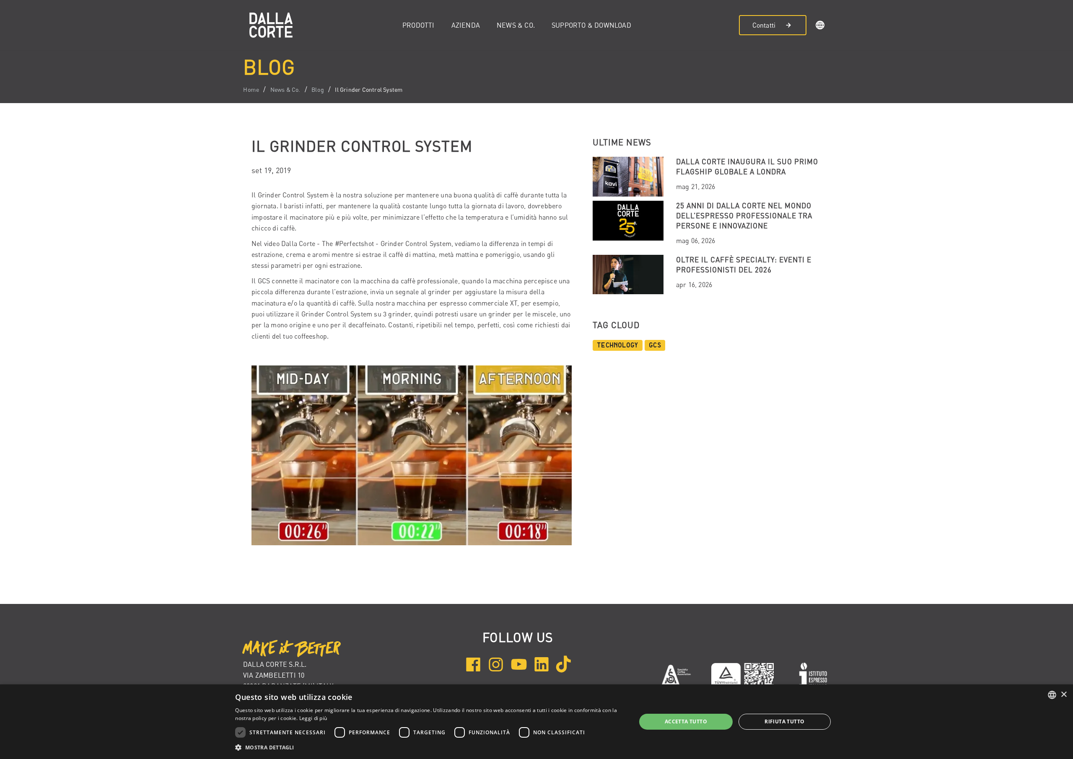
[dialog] (536, 721)
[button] (820, 26)
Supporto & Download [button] (591, 25)
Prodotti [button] (418, 25)
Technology (617, 345)
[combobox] (1052, 695)
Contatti (764, 25)
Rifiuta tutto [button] (784, 721)
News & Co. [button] (516, 25)
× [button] (1063, 695)
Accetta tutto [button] (686, 721)
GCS (655, 345)
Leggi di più (313, 718)
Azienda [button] (465, 25)
